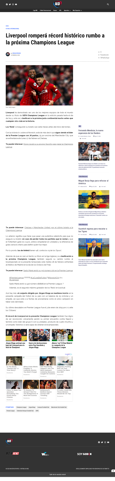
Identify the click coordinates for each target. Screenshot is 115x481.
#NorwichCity (53, 278)
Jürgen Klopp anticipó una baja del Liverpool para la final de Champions (15, 345)
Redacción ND (17, 53)
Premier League (11, 410)
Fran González (83, 234)
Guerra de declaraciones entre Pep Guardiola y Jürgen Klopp (38, 345)
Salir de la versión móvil (58, 474)
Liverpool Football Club (43, 407)
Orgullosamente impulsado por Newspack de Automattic (92, 468)
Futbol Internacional (45, 10)
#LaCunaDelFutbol (39, 278)
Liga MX (35, 10)
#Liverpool (14, 280)
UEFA (37, 410)
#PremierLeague (16, 278)
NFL (60, 10)
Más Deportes (76, 10)
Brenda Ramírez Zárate (85, 136)
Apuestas (66, 10)
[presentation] (70, 10)
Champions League (21, 407)
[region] (57, 18)
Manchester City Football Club (58, 407)
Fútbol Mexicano (83, 176)
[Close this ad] (113, 471)
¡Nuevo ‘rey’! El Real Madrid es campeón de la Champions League (62, 345)
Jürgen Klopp (32, 407)
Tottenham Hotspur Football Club (25, 410)
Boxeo (55, 10)
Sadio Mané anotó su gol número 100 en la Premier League (48, 270)
